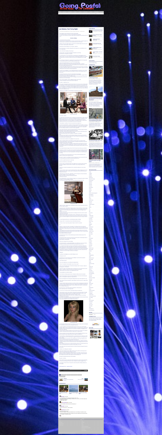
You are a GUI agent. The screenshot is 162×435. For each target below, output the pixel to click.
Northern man (91, 266)
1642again (90, 173)
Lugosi (90, 256)
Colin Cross (90, 201)
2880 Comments (98, 162)
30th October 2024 (92, 141)
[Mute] (84, 370)
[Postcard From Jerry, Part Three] (90, 31)
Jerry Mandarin (91, 238)
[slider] (86, 370)
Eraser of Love (91, 221)
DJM (89, 211)
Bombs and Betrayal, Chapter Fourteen (97, 35)
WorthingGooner (91, 308)
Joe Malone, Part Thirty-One (63, 393)
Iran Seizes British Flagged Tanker (73, 393)
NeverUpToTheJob (91, 263)
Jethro (90, 235)
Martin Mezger (91, 259)
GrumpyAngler (91, 229)
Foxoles (90, 222)
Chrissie (90, 198)
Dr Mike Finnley (91, 215)
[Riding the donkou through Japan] (96, 154)
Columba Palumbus (91, 204)
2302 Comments (100, 49)
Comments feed (61, 423)
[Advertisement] (81, 21)
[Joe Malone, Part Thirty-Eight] (83, 388)
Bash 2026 (83, 422)
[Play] (60, 370)
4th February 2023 (92, 162)
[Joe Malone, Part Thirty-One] (63, 388)
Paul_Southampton (91, 273)
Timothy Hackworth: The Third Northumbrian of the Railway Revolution (95, 98)
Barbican (90, 188)
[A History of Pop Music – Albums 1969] (90, 40)
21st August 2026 (95, 44)
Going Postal (68, 31)
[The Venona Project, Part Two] (96, 134)
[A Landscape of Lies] (95, 337)
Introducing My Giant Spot (97, 43)
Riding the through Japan (95, 161)
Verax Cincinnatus (91, 300)
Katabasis (90, 250)
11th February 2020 (62, 31)
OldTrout (90, 269)
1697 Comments (100, 36)
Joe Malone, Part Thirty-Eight (83, 393)
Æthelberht (90, 176)
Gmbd (90, 225)
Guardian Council (91, 231)
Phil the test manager (92, 277)
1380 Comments (100, 31)
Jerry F (90, 236)
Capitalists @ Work (69, 366)
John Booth (90, 245)
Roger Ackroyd (91, 283)
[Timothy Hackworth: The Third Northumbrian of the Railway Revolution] (96, 91)
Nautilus (90, 262)
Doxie (90, 214)
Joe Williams (90, 243)
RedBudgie (90, 280)
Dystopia (68, 374)
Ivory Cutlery (90, 232)
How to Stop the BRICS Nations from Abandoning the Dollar (95, 120)
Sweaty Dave (91, 291)
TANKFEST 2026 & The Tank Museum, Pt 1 (97, 48)
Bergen (90, 191)
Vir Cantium (90, 303)
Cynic (89, 205)
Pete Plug (90, 276)
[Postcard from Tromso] (90, 57)
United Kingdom (62, 376)
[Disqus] (73, 405)
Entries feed (60, 422)
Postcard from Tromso (96, 56)
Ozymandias (90, 270)
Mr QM (90, 260)
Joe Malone (79, 374)
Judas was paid (91, 249)
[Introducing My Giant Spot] (90, 44)
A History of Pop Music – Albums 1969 (96, 39)
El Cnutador (90, 218)
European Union (74, 374)
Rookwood (90, 284)
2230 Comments (100, 44)
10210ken (90, 174)
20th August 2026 (95, 49)
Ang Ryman (90, 181)
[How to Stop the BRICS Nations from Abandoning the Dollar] (96, 113)
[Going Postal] (80, 10)
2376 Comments (98, 141)
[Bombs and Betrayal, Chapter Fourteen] (90, 35)
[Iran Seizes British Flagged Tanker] (73, 388)
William (90, 307)
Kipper (90, 253)
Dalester (90, 207)
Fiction (72, 31)
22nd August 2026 (95, 31)
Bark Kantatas (91, 187)
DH (89, 208)
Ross (89, 286)
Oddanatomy (91, 267)
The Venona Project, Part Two (95, 140)
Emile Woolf (90, 219)
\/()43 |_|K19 (91, 304)
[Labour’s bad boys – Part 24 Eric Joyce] (90, 53)
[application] (73, 370)
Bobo (89, 197)
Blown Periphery (91, 195)
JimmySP (90, 239)
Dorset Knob (90, 212)
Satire (76, 31)
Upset (90, 298)
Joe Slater (90, 242)
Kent (89, 252)
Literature (74, 31)
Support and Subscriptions (85, 426)
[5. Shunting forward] (96, 71)
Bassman (90, 190)
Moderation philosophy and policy (86, 427)
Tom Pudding (91, 297)
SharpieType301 (91, 287)
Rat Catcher (90, 279)
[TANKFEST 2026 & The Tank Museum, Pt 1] (90, 48)
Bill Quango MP (62, 366)
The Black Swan (91, 294)
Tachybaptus (90, 293)
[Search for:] (98, 13)
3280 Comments (82, 31)
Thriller (78, 31)
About (82, 423)
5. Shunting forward (93, 77)
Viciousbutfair (91, 301)
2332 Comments (100, 53)
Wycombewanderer (91, 310)
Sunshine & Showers (92, 290)
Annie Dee (90, 183)
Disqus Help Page (84, 430)
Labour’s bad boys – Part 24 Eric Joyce (98, 52)
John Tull (90, 246)
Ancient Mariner (91, 180)
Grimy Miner (90, 228)
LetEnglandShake (91, 255)
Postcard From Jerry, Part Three (98, 30)
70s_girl (90, 171)
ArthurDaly (90, 184)
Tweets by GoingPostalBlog (93, 62)
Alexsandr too (91, 177)
